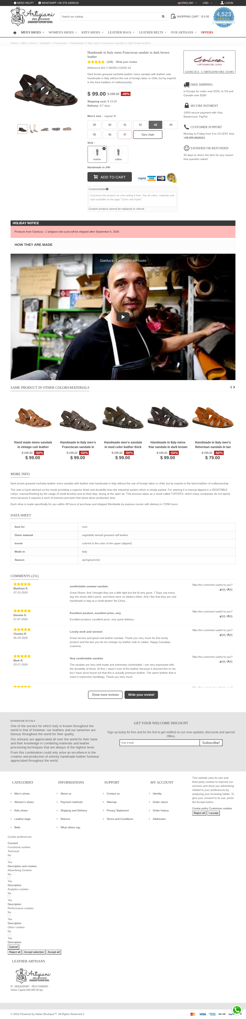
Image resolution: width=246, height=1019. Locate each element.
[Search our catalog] (163, 16)
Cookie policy (200, 808)
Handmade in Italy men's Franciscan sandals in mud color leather (78, 445)
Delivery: (93, 105)
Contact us (113, 793)
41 (124, 124)
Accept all (54, 952)
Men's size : (101, 116)
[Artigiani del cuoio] (33, 16)
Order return (160, 802)
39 (94, 124)
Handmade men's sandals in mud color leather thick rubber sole (123, 445)
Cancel (13, 946)
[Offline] (236, 1009)
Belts (17, 827)
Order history (161, 810)
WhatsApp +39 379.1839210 (60, 2)
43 (155, 124)
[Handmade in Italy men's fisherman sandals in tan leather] (213, 417)
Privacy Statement (118, 810)
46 (109, 134)
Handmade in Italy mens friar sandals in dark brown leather (168, 445)
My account (161, 782)
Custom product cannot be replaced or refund (116, 208)
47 (124, 134)
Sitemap (112, 802)
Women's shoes (61, 32)
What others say (70, 827)
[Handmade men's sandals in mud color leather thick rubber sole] (123, 417)
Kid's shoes (90, 32)
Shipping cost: (97, 101)
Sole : (91, 142)
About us (66, 793)
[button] (22, 866)
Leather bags (119, 32)
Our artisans (182, 32)
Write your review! (141, 694)
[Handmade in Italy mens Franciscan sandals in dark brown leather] (46, 86)
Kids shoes (21, 810)
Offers (207, 32)
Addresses (159, 818)
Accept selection (34, 952)
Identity (157, 793)
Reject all (199, 812)
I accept (213, 812)
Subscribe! (211, 743)
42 (140, 124)
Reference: (94, 67)
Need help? (25, 2)
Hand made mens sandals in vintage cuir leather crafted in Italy (33, 445)
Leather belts (151, 32)
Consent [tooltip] (13, 843)
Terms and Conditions (120, 818)
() (110, 61)
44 (170, 124)
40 (109, 124)
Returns (65, 818)
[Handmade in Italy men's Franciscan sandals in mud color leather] (78, 417)
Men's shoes (31, 32)
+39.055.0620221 (194, 137)
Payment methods (72, 802)
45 (94, 134)
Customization (97, 189)
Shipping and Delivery (74, 810)
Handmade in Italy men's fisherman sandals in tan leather (213, 445)
